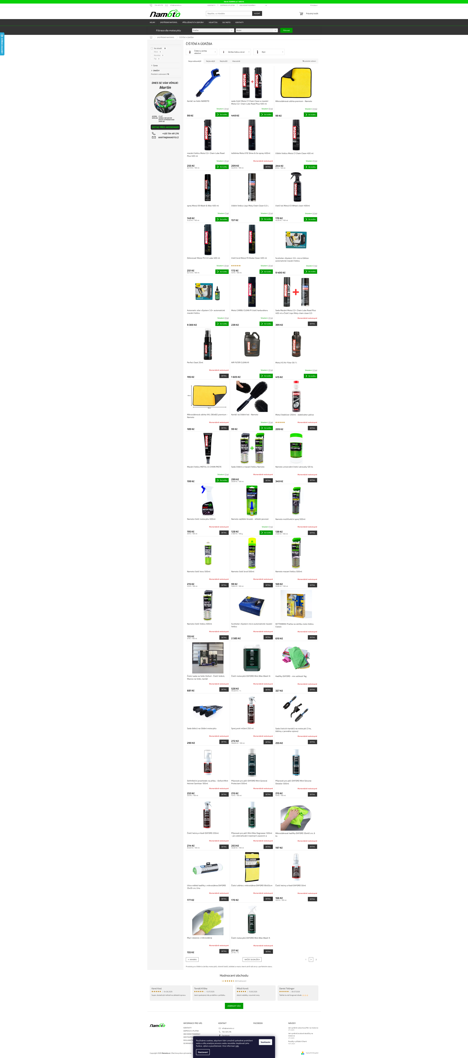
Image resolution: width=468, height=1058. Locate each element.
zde (237, 1046)
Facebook (226, 1035)
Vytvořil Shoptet (312, 1053)
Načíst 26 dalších (252, 959)
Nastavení (203, 1052)
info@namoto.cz (228, 1028)
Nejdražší (223, 61)
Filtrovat (286, 30)
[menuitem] (152, 22)
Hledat (257, 13)
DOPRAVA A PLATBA (227, 5)
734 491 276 (226, 1032)
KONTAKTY (211, 5)
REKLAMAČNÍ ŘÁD (190, 1040)
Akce (157, 52)
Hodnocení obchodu (234, 975)
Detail (268, 167)
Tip (156, 59)
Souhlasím (265, 1042)
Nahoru (193, 959)
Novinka (158, 55)
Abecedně (236, 61)
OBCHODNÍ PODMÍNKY (247, 5)
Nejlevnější (210, 61)
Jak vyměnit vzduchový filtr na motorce (303, 1028)
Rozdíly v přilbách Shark (297, 1041)
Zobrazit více (234, 1006)
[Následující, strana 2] (311, 959)
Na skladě (160, 48)
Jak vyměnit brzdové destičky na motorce (300, 1034)
